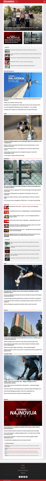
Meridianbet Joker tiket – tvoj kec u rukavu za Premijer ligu (21, 61)
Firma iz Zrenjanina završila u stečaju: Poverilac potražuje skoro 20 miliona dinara (24, 243)
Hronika (6, 399)
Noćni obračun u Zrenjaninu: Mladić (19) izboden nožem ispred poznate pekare (25, 57)
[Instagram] (24, 476)
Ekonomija (6, 158)
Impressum (23, 467)
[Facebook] (20, 476)
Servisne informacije (9, 71)
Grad (5, 263)
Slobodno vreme (8, 354)
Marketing (6, 204)
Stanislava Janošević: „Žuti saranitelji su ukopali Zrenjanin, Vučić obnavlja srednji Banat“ (25, 54)
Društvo (6, 310)
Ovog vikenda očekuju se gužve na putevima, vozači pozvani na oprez (23, 49)
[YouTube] (26, 476)
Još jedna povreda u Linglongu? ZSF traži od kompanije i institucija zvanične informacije (24, 247)
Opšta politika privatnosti (23, 470)
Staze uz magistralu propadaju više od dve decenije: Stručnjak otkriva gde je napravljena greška (24, 254)
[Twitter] (22, 476)
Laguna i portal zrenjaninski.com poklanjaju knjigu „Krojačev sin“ (22, 65)
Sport (5, 113)
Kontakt (23, 465)
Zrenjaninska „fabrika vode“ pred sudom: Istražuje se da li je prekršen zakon (24, 257)
